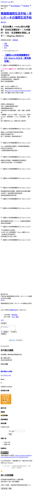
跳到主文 (3, 22)
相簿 (5, 43)
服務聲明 (19, 467)
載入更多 (3, 323)
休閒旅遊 (15, 40)
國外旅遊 (14, 315)
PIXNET (8, 466)
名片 (5, 47)
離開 (10, 488)
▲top (2, 320)
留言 (15, 310)
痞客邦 (12, 310)
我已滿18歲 (4, 488)
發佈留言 (3, 334)
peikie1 (3, 300)
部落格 (6, 45)
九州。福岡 (15, 317)
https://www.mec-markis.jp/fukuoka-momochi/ (18, 90)
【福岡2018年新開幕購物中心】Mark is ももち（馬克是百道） (17, 58)
